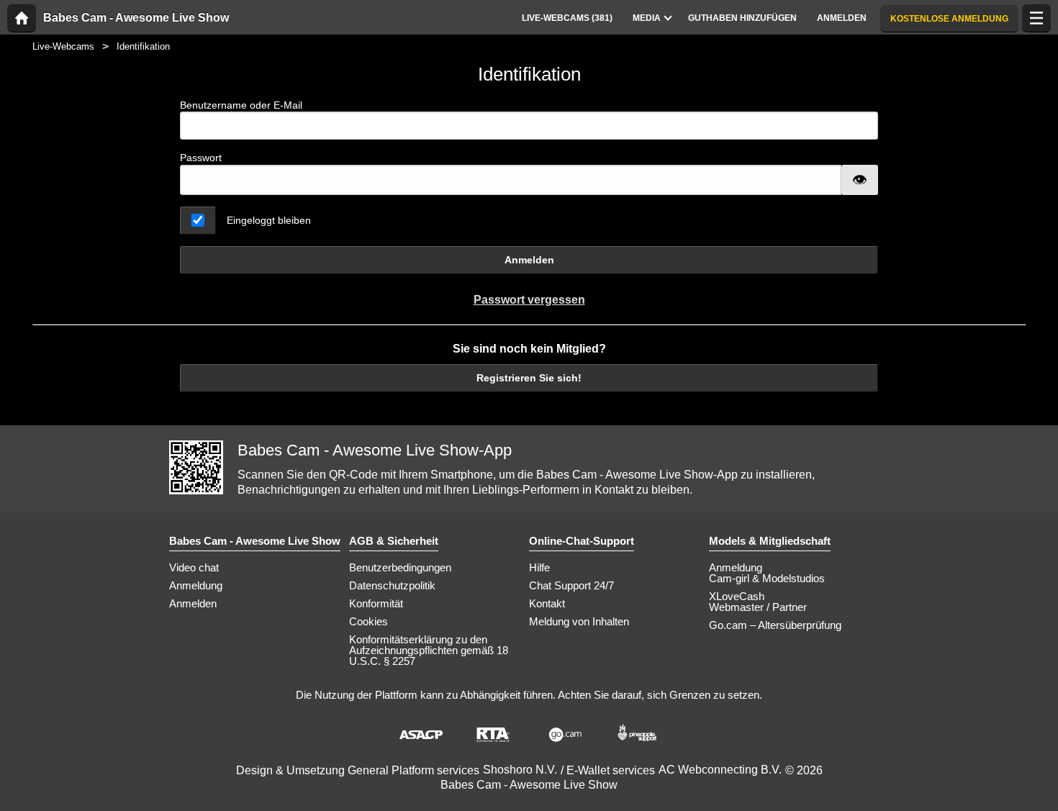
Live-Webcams (63, 46)
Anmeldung (195, 585)
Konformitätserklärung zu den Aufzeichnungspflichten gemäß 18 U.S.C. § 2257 (428, 650)
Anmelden (529, 260)
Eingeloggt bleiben (269, 220)
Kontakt (547, 603)
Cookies (368, 621)
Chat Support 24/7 (571, 585)
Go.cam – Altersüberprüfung (775, 625)
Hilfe (539, 567)
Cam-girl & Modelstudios (767, 578)
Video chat (194, 567)
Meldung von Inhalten (579, 621)
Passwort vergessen (529, 300)
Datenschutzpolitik (392, 585)
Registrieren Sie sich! (529, 378)
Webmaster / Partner (758, 607)
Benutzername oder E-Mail (241, 105)
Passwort (201, 157)
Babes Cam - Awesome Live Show (136, 18)
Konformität (376, 603)
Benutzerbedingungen (400, 567)
